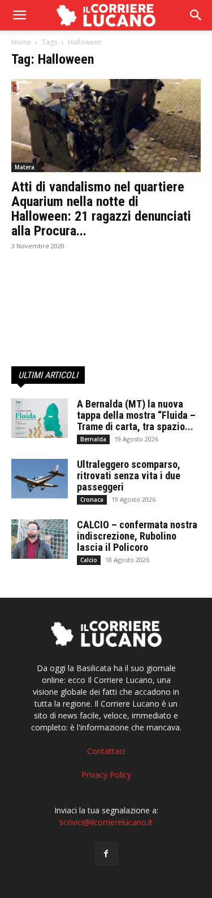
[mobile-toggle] (19, 15)
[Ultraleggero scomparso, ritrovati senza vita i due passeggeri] (39, 478)
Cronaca (91, 499)
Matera (24, 167)
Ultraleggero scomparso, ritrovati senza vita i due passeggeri (128, 475)
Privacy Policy (106, 774)
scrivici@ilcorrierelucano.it (106, 822)
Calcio (88, 560)
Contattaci (106, 751)
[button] (196, 15)
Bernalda (93, 439)
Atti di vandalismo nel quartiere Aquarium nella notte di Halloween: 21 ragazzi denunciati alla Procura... (101, 209)
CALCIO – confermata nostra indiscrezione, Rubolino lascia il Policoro (137, 536)
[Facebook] (106, 854)
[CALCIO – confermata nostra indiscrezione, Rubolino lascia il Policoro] (39, 539)
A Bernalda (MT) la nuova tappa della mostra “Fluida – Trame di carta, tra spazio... (136, 415)
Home (21, 42)
